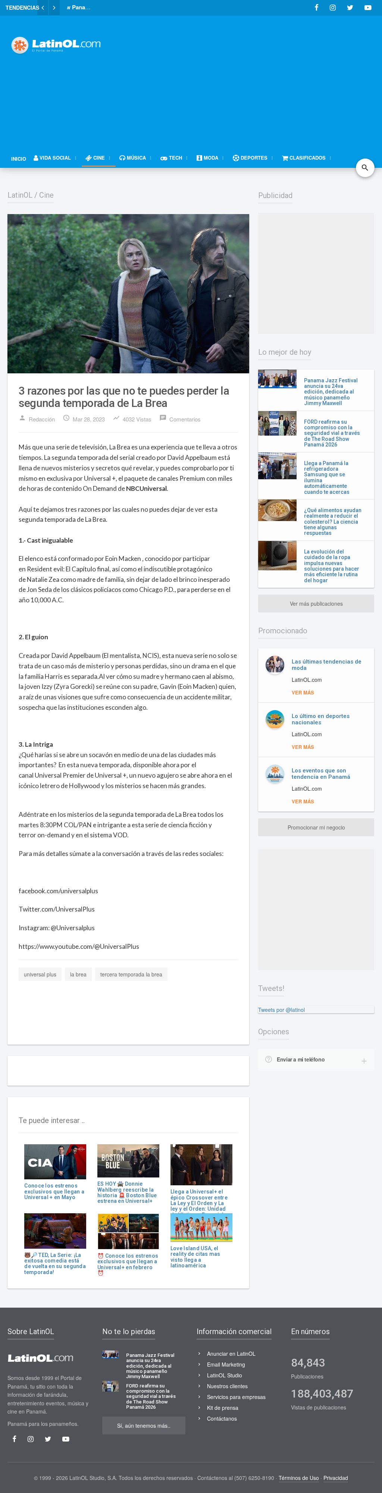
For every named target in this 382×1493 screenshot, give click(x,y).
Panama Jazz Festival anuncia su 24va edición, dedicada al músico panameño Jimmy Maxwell (331, 392)
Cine (46, 195)
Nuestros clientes (227, 1386)
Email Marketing (226, 1364)
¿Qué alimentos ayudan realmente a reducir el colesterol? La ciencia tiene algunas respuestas (332, 521)
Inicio (18, 158)
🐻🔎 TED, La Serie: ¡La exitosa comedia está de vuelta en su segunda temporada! (54, 1263)
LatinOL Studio (224, 1375)
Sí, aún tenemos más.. (143, 1425)
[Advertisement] (250, 77)
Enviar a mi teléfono (301, 1059)
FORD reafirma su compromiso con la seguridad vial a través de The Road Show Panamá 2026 (332, 433)
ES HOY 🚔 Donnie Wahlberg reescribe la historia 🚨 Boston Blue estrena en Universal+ (127, 1192)
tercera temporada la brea (131, 974)
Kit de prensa (222, 1407)
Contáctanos (222, 1418)
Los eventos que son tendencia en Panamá (321, 773)
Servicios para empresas (236, 1397)
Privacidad (335, 1477)
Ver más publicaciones (316, 603)
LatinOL (19, 195)
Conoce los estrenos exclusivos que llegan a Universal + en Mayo (54, 1191)
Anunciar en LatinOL (231, 1353)
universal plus (40, 974)
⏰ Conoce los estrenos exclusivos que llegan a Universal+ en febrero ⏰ (127, 1264)
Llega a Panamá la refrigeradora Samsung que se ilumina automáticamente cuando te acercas (327, 477)
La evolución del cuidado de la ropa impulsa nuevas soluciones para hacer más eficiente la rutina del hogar (331, 566)
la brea (78, 974)
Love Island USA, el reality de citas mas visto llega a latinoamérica (195, 1256)
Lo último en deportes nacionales (321, 719)
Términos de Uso (299, 1477)
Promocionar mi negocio (316, 827)
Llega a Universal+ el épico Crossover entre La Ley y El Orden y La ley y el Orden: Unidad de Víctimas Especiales (200, 1203)
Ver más (303, 692)
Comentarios (180, 418)
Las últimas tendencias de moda (326, 664)
